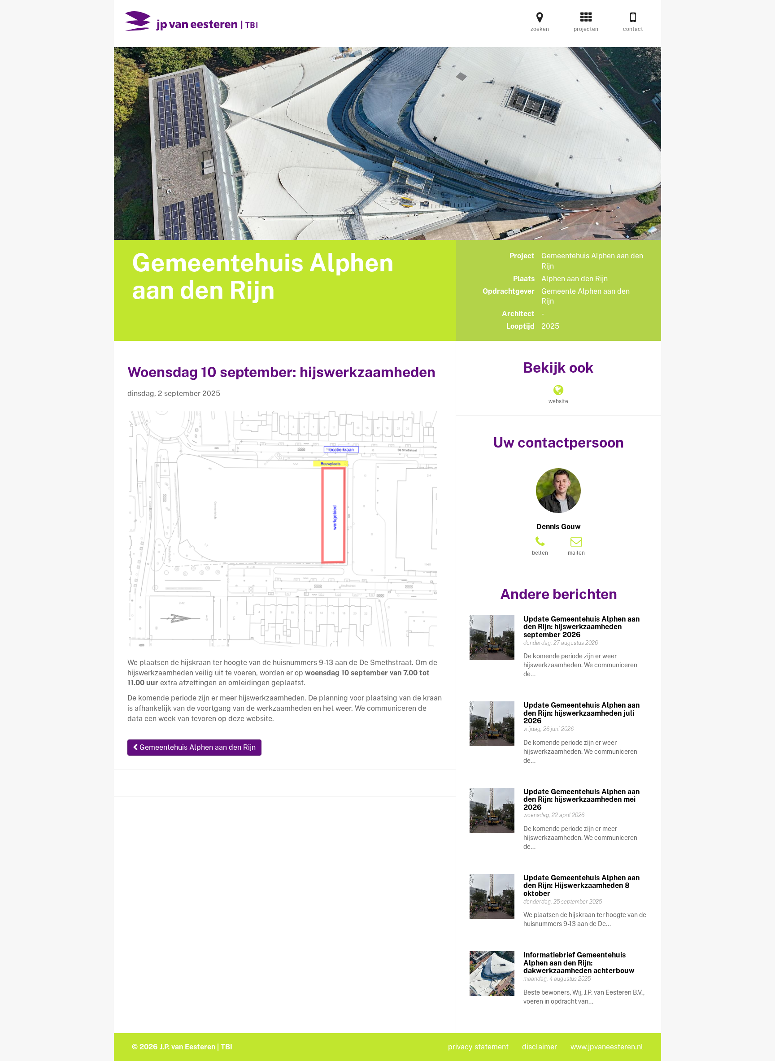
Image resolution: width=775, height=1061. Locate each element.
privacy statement (478, 1047)
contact (633, 29)
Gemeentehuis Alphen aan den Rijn (197, 747)
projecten (586, 29)
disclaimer (539, 1047)
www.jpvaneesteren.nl (606, 1047)
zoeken (540, 29)
